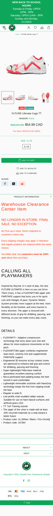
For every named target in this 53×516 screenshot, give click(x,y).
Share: (5, 179)
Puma (31, 118)
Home (17, 34)
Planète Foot (12, 27)
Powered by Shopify (41, 474)
